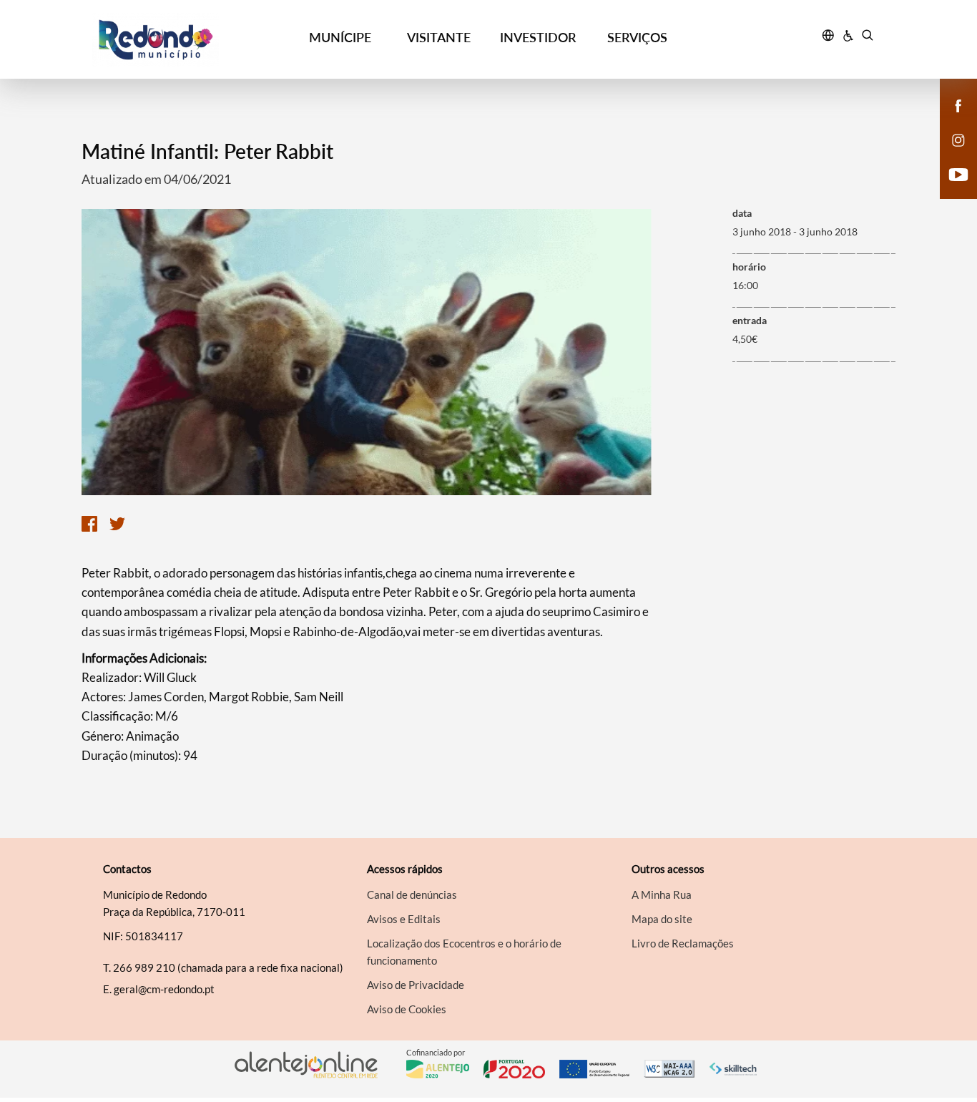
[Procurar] (867, 37)
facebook (949, 120)
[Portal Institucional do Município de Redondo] (191, 40)
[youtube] (958, 173)
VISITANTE (439, 37)
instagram (949, 154)
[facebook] (959, 104)
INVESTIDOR (538, 37)
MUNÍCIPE (340, 37)
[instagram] (958, 138)
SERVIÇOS (637, 37)
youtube (949, 189)
